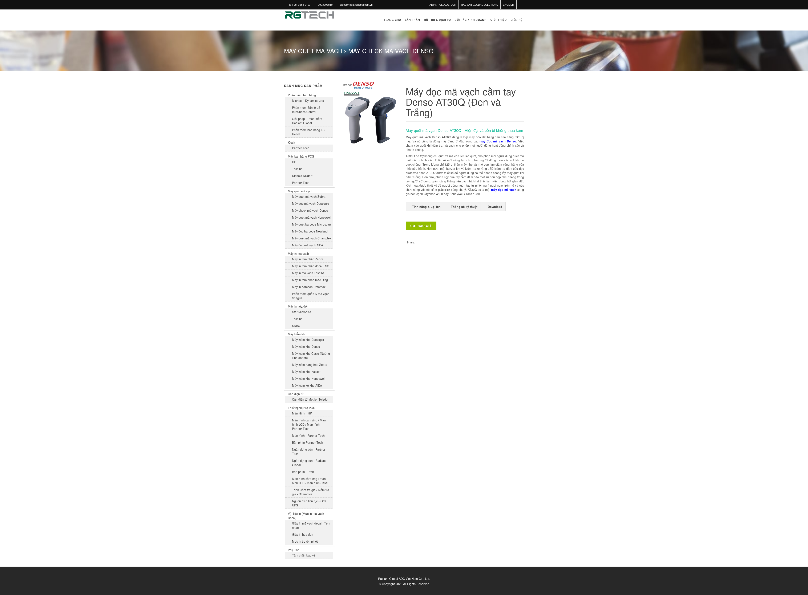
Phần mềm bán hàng (302, 95)
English (508, 4)
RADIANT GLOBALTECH (442, 4)
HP (294, 162)
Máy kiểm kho (297, 334)
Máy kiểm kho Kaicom (306, 371)
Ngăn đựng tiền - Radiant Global (309, 462)
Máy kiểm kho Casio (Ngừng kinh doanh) (311, 355)
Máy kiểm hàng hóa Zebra (309, 365)
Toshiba (297, 169)
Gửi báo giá (421, 226)
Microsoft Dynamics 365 (308, 100)
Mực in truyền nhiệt (305, 541)
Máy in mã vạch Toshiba (308, 273)
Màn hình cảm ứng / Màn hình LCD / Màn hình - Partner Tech (309, 424)
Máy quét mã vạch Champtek (311, 238)
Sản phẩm (412, 20)
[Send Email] (520, 242)
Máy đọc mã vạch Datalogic (310, 203)
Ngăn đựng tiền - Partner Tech (308, 451)
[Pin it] (511, 242)
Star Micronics (301, 312)
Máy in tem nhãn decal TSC (310, 266)
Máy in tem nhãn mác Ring (310, 280)
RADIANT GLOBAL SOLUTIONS (479, 4)
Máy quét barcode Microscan (311, 224)
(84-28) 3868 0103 (300, 4)
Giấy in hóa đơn (302, 534)
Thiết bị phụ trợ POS (301, 408)
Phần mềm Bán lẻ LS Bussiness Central (306, 109)
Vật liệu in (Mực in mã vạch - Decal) (307, 515)
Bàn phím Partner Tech (307, 442)
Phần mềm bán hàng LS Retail (308, 132)
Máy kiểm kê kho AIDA (307, 385)
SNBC (296, 326)
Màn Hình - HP (302, 413)
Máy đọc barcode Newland (310, 231)
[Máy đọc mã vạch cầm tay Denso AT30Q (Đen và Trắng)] (370, 118)
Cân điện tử (295, 394)
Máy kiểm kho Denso (306, 346)
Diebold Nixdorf (302, 176)
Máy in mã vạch (298, 253)
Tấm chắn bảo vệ (303, 555)
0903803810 (325, 4)
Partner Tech (300, 148)
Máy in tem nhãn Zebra (307, 259)
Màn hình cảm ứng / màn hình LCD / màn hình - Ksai (310, 481)
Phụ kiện (293, 550)
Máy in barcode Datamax (309, 287)
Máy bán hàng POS (301, 156)
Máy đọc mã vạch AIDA (307, 245)
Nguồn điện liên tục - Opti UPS (309, 503)
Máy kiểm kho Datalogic (308, 339)
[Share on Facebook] (486, 242)
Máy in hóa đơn (298, 306)
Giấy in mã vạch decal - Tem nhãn (311, 525)
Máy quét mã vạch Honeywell (311, 217)
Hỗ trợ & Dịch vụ (437, 20)
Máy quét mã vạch (300, 191)
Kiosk (291, 142)
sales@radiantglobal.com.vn (356, 4)
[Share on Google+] (503, 242)
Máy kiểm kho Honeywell (308, 378)
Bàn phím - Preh (303, 472)
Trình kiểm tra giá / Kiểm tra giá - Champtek (310, 492)
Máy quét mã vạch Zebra (309, 196)
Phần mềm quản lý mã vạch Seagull (310, 296)
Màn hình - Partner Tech (308, 435)
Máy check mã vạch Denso (310, 210)
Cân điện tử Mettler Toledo (310, 399)
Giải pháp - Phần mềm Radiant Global (307, 121)
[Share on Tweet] (494, 242)
